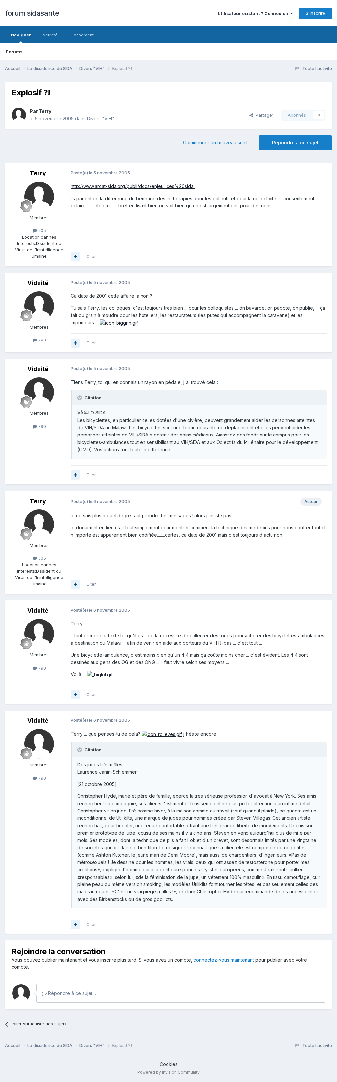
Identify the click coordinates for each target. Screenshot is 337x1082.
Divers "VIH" (100, 118)
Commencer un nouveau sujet (215, 142)
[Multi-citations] (75, 256)
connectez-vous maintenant (224, 960)
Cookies (169, 1064)
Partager (263, 115)
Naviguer (21, 34)
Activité (50, 34)
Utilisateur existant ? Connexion (254, 13)
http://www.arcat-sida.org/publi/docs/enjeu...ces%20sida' (133, 186)
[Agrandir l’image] (119, 322)
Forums (14, 51)
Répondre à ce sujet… (71, 993)
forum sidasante (32, 13)
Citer (91, 256)
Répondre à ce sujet (295, 142)
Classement (81, 34)
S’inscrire (315, 13)
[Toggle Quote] (80, 397)
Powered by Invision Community (168, 1072)
